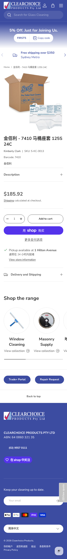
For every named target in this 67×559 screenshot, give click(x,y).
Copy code (44, 38)
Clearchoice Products (22, 540)
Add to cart (45, 219)
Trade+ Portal (17, 379)
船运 (33, 546)
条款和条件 (45, 546)
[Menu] (61, 5)
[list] (33, 102)
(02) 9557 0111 (18, 448)
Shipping (9, 200)
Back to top (34, 396)
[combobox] (33, 15)
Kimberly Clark (12, 151)
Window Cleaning (17, 341)
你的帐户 (8, 546)
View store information (22, 259)
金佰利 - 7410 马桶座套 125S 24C (30, 67)
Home (7, 67)
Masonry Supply (46, 341)
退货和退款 (22, 546)
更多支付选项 (33, 240)
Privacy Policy (11, 549)
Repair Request (49, 379)
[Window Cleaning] (17, 320)
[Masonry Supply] (46, 320)
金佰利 (8, 163)
